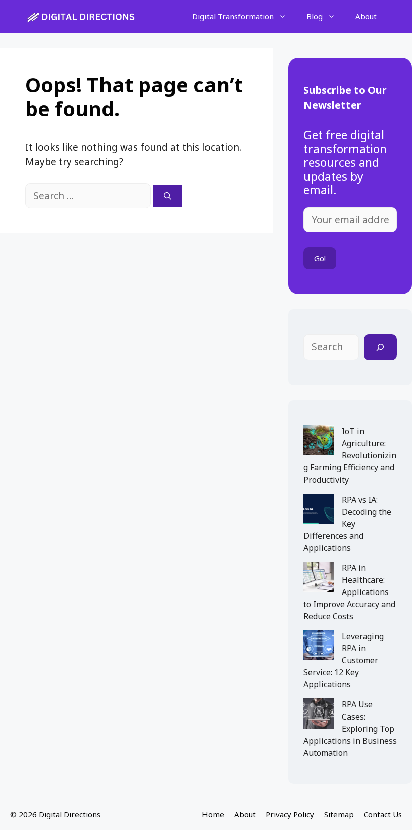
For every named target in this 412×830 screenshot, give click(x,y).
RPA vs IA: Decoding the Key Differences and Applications (347, 523)
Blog (314, 16)
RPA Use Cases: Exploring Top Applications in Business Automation (350, 728)
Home (213, 814)
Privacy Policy (290, 814)
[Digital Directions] (81, 16)
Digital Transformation (233, 16)
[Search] (167, 196)
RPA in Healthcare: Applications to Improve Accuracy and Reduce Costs (349, 592)
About (366, 16)
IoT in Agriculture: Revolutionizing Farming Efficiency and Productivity (349, 455)
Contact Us (383, 814)
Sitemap (339, 814)
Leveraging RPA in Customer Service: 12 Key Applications (343, 660)
